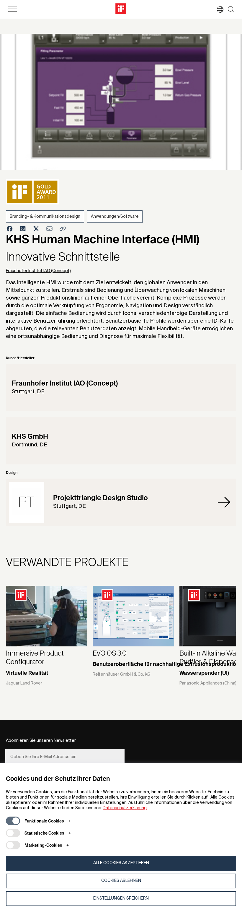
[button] (217, 9)
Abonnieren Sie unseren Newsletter (41, 741)
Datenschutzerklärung (125, 808)
